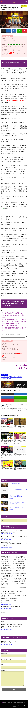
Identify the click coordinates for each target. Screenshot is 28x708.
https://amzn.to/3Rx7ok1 (6, 539)
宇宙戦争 (4, 378)
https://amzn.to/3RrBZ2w (6, 533)
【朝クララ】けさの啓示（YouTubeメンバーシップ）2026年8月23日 (16, 496)
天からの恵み (14, 483)
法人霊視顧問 (13, 702)
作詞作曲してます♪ (6, 702)
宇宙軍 (9, 378)
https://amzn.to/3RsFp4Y (6, 644)
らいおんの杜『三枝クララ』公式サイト (15, 705)
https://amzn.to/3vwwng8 (6, 608)
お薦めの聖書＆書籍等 (21, 702)
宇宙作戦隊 (20, 376)
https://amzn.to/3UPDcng (7, 547)
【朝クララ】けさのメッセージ (15, 508)
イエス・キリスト (5, 376)
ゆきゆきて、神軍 (15, 489)
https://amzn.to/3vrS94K (6, 604)
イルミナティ (13, 376)
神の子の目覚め (5, 374)
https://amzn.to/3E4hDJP (6, 629)
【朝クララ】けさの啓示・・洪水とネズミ (16, 503)
